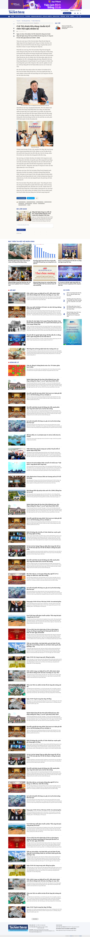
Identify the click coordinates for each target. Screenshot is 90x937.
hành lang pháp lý (41, 203)
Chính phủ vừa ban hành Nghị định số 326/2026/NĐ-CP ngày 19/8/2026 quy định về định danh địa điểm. (44, 439)
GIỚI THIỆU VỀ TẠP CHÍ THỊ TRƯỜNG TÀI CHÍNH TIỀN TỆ (66, 928)
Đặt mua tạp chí (67, 13)
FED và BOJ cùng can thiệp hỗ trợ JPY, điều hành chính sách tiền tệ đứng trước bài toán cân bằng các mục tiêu (43, 294)
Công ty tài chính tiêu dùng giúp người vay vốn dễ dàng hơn (67, 27)
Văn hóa (72, 16)
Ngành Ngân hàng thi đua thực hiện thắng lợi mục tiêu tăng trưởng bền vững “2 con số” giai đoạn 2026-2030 (43, 380)
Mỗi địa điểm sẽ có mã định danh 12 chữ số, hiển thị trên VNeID (44, 435)
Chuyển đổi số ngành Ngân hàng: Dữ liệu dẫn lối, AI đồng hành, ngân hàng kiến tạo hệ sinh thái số (44, 335)
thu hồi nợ (35, 203)
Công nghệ (63, 16)
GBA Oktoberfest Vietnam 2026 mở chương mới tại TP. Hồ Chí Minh (44, 477)
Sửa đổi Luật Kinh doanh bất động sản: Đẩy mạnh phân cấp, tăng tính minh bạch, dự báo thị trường (43, 408)
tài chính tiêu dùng (28, 203)
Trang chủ (18, 20)
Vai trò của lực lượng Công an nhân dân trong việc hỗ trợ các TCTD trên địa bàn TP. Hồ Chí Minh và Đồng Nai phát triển (43, 547)
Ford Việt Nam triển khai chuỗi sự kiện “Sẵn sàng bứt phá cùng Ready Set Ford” (44, 616)
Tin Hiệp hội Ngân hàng (35, 20)
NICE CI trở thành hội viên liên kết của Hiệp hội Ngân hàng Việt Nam (70, 261)
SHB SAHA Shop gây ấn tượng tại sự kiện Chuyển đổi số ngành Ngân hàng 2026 (43, 449)
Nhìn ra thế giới (56, 16)
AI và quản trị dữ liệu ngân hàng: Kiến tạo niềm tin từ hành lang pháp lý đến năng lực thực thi (69, 284)
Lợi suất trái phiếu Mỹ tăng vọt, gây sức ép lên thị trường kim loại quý (43, 421)
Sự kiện (12, 16)
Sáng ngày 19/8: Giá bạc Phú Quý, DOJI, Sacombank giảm (44, 601)
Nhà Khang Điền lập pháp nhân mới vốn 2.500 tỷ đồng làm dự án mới (44, 491)
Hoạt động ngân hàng (19, 16)
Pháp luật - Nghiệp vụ (47, 16)
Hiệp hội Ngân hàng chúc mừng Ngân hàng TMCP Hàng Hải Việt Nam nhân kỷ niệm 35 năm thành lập (44, 284)
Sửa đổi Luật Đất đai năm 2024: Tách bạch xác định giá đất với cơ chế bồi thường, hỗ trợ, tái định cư (44, 394)
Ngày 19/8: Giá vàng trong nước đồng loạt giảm (41, 657)
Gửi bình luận (21, 229)
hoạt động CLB (21, 203)
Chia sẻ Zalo (31, 198)
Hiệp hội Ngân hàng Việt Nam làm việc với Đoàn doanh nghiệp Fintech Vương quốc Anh (19, 284)
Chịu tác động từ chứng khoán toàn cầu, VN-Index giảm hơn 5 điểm (43, 366)
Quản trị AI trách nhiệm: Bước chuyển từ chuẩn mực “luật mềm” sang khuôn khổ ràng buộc (44, 463)
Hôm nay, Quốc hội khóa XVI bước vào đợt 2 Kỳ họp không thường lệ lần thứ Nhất (44, 308)
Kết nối (67, 16)
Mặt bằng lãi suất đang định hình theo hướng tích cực (43, 349)
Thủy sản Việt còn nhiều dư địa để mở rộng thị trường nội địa (44, 685)
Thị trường (27, 16)
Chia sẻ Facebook (22, 198)
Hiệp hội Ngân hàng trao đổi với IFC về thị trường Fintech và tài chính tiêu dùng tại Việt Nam (41, 213)
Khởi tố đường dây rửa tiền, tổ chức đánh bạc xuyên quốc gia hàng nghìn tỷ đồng (44, 533)
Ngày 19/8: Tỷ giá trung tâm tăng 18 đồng (39, 699)
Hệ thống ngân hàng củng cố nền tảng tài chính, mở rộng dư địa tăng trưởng (19, 261)
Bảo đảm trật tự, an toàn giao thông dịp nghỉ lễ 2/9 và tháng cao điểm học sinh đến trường (42, 574)
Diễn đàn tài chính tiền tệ (36, 16)
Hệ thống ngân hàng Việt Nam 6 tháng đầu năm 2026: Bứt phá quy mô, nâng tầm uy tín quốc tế (44, 262)
